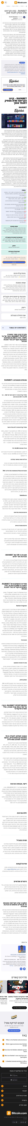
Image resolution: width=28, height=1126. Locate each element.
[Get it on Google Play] (14, 1075)
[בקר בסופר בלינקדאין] (24, 969)
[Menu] (2, 2)
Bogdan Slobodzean (13, 16)
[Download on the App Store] (14, 1080)
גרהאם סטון (15, 18)
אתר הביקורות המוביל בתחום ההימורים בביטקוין (18, 998)
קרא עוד (11, 965)
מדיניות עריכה (22, 72)
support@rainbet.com (13, 869)
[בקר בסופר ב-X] (21, 969)
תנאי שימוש (14, 264)
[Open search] (5, 2)
